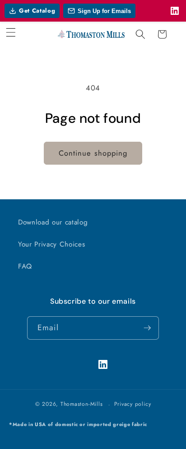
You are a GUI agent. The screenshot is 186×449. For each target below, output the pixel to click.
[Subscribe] (147, 328)
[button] (11, 32)
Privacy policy (132, 404)
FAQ (25, 266)
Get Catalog (37, 10)
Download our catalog (53, 222)
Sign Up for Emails (104, 11)
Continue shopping (93, 153)
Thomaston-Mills (81, 404)
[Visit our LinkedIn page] (174, 11)
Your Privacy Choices (51, 244)
